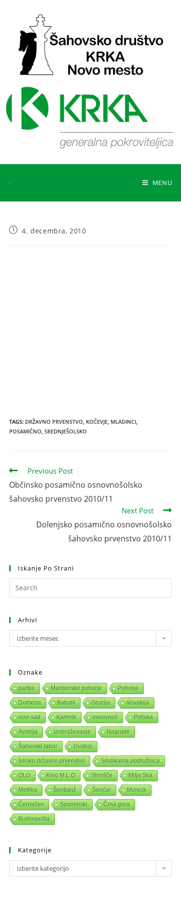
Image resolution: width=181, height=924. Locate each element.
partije (26, 688)
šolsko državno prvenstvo (51, 760)
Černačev (31, 804)
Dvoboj (82, 746)
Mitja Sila (140, 775)
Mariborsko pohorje (76, 688)
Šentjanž (64, 789)
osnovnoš (105, 717)
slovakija (137, 702)
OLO (24, 775)
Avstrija (28, 731)
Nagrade (118, 731)
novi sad (29, 717)
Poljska (143, 717)
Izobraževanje (72, 731)
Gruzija (100, 702)
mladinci (123, 421)
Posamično (25, 431)
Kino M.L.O (60, 775)
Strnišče (101, 775)
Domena (29, 702)
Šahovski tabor (37, 746)
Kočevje (97, 421)
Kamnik (66, 717)
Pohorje (128, 688)
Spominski (73, 804)
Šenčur (101, 789)
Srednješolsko (65, 431)
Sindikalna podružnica (130, 760)
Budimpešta (34, 819)
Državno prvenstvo (54, 421)
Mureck (136, 789)
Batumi (66, 702)
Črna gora (116, 804)
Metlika (27, 789)
